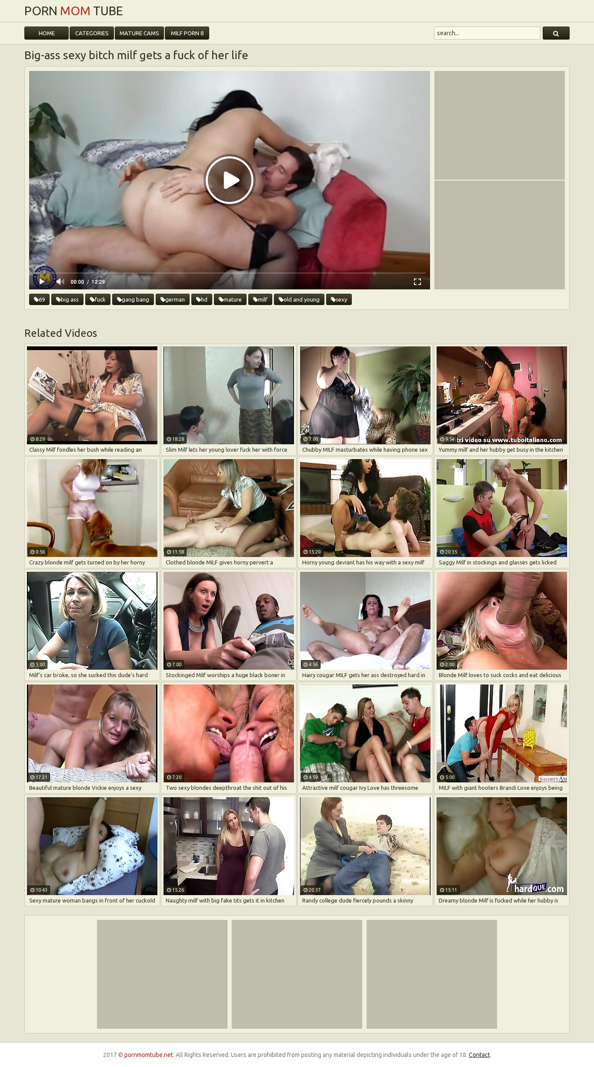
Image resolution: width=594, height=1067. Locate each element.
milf (262, 299)
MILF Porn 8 (187, 33)
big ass (70, 299)
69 (42, 299)
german (175, 299)
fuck (100, 299)
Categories (92, 33)
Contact (479, 1054)
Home (47, 33)
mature (233, 299)
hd (204, 299)
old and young (302, 299)
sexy (341, 299)
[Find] (556, 33)
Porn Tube (73, 10)
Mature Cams (139, 33)
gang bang (135, 299)
